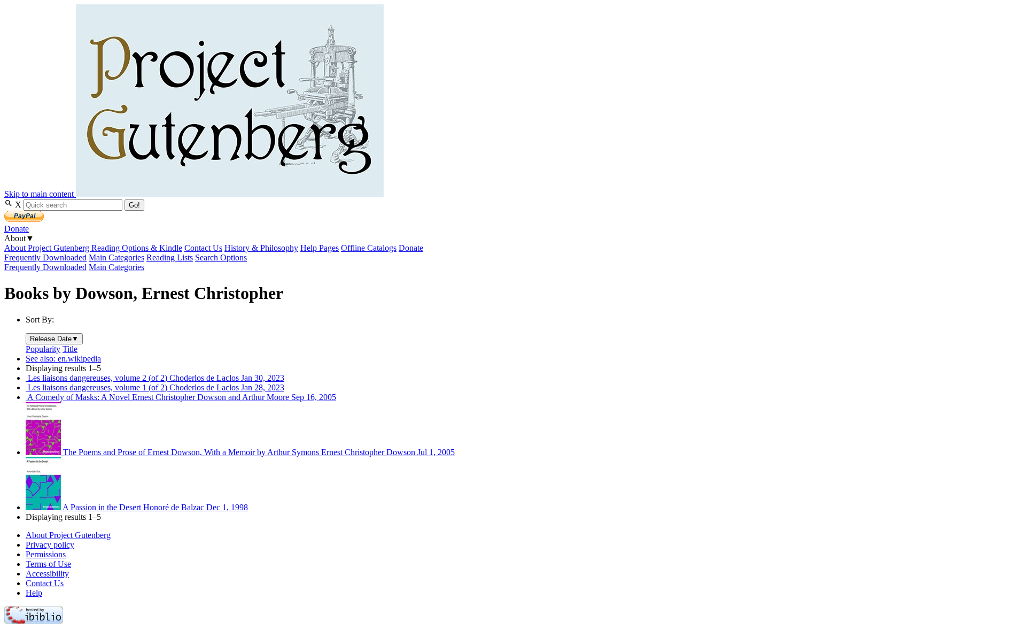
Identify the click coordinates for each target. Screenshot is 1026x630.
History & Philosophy (261, 247)
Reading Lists (169, 257)
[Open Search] (9, 204)
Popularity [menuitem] (43, 349)
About (19, 238)
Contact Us (203, 247)
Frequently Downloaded (45, 257)
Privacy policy (50, 544)
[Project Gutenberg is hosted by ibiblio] (33, 620)
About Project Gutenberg (47, 247)
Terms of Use (48, 563)
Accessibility (47, 573)
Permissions (46, 554)
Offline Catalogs (369, 247)
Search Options (221, 257)
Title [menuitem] (70, 349)
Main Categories (116, 257)
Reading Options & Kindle (136, 247)
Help (34, 592)
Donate (16, 228)
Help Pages (319, 247)
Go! (134, 205)
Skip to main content (40, 193)
